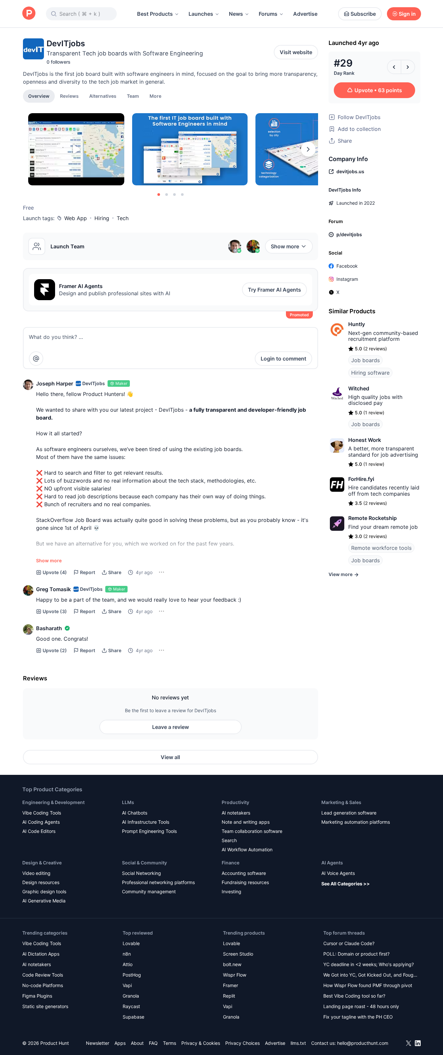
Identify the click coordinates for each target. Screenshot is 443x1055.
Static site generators (45, 1006)
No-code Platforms (42, 985)
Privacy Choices (242, 1043)
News (236, 13)
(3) (55, 611)
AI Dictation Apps (40, 954)
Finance (230, 862)
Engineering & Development (53, 802)
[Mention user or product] (36, 358)
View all (170, 757)
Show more (285, 246)
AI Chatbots (134, 813)
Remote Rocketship (372, 518)
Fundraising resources (245, 882)
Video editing (36, 873)
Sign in (407, 13)
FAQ (153, 1043)
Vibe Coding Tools (41, 813)
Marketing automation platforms (355, 822)
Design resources (40, 882)
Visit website (296, 52)
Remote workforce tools (381, 548)
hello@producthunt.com (362, 1043)
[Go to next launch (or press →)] (407, 66)
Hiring (101, 218)
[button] (155, 96)
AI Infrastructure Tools (145, 822)
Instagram (347, 279)
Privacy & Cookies (200, 1043)
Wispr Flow (234, 975)
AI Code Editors (38, 831)
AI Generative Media (44, 900)
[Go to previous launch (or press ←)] (394, 66)
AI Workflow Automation (247, 849)
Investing (231, 891)
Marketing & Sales (341, 802)
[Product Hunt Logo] (28, 14)
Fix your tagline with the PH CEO (358, 1017)
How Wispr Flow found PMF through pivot (367, 985)
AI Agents (332, 862)
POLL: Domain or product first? (356, 954)
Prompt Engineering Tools (149, 831)
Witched (358, 388)
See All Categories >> (345, 883)
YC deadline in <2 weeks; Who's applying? (368, 964)
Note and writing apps (246, 822)
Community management (149, 891)
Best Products (155, 13)
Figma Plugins (37, 996)
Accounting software (244, 873)
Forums (268, 13)
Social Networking (141, 873)
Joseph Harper (54, 383)
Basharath (49, 628)
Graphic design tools (44, 891)
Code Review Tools (42, 975)
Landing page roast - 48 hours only (361, 1006)
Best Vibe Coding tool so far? (354, 996)
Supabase (133, 1017)
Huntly (356, 324)
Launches (201, 13)
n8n (127, 954)
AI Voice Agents (338, 873)
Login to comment (283, 358)
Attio (127, 964)
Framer (230, 985)
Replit (229, 996)
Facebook (347, 266)
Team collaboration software (252, 831)
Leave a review (170, 727)
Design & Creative (42, 862)
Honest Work (364, 440)
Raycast (131, 1006)
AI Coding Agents (41, 822)
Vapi (127, 985)
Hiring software (370, 372)
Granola (131, 996)
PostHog (132, 975)
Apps (120, 1043)
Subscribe (363, 13)
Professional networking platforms (158, 882)
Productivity (235, 802)
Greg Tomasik (53, 589)
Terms (169, 1043)
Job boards (365, 360)
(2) (55, 650)
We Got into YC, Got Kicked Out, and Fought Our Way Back (370, 975)
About (137, 1043)
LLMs (128, 802)
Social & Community (144, 862)
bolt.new (232, 964)
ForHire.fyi (361, 479)
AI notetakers (236, 813)
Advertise (305, 13)
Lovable (131, 943)
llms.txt (298, 1043)
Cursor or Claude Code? (348, 943)
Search (229, 840)
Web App (75, 218)
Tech (123, 218)
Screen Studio (238, 954)
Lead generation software (348, 813)
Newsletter (97, 1043)
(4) (55, 572)
